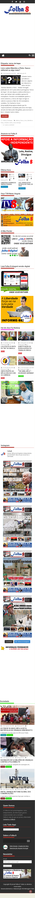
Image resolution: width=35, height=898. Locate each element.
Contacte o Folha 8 (9, 819)
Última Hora (4, 186)
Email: (5, 859)
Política (3, 351)
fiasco (21, 120)
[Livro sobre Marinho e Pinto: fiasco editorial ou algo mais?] (11, 76)
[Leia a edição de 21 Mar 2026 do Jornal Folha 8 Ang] (17, 526)
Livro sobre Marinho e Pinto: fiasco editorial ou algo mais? (15, 69)
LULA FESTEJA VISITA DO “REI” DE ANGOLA (8, 347)
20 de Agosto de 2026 (8, 789)
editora (18, 120)
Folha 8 (3, 766)
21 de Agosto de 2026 (8, 757)
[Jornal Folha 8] (2, 55)
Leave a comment (9, 125)
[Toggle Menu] (28, 841)
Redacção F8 (22, 73)
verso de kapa (17, 122)
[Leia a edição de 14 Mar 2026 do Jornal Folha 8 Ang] (17, 571)
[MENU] (33, 55)
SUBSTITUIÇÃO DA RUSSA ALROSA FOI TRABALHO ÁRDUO (24, 348)
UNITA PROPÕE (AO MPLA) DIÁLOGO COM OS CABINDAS (8, 373)
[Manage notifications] (30, 891)
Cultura (5, 120)
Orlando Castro (8, 122)
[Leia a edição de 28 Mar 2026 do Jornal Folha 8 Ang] (17, 481)
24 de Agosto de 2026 (8, 726)
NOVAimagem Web (28, 889)
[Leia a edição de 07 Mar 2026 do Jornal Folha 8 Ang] (17, 616)
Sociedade (21, 376)
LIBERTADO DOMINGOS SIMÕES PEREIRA (8, 183)
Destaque (9, 120)
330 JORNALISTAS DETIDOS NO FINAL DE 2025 (25, 184)
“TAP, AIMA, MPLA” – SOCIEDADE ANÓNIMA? (26, 372)
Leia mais (5, 116)
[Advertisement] (17, 34)
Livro (25, 120)
